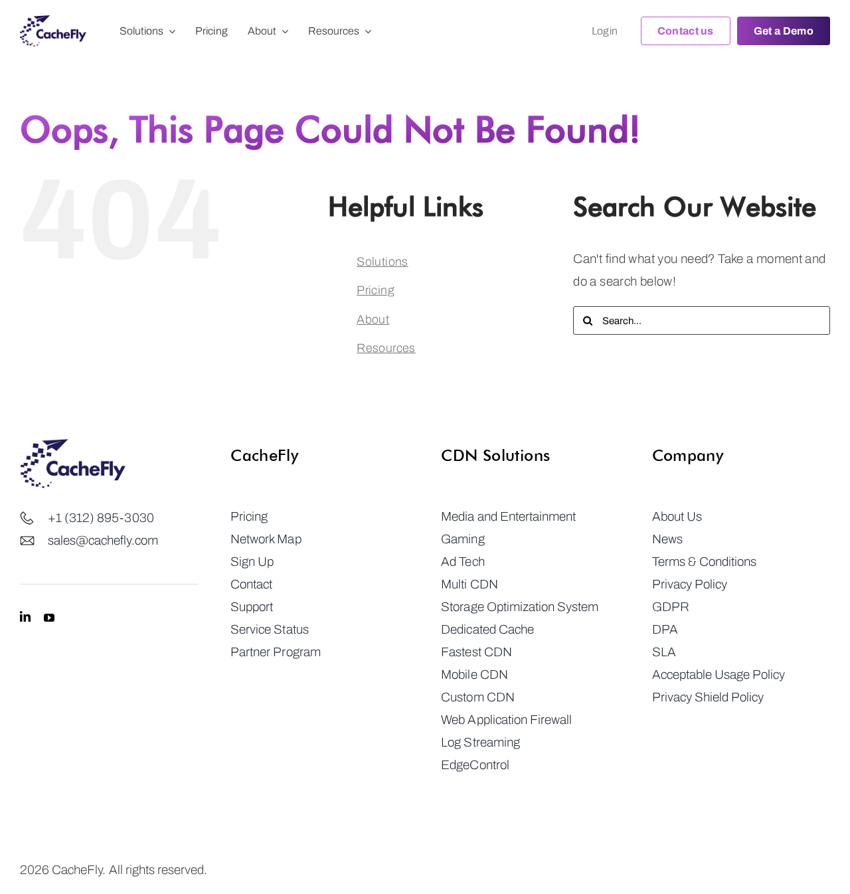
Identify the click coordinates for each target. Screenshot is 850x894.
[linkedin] (25, 617)
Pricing (375, 290)
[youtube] (49, 617)
